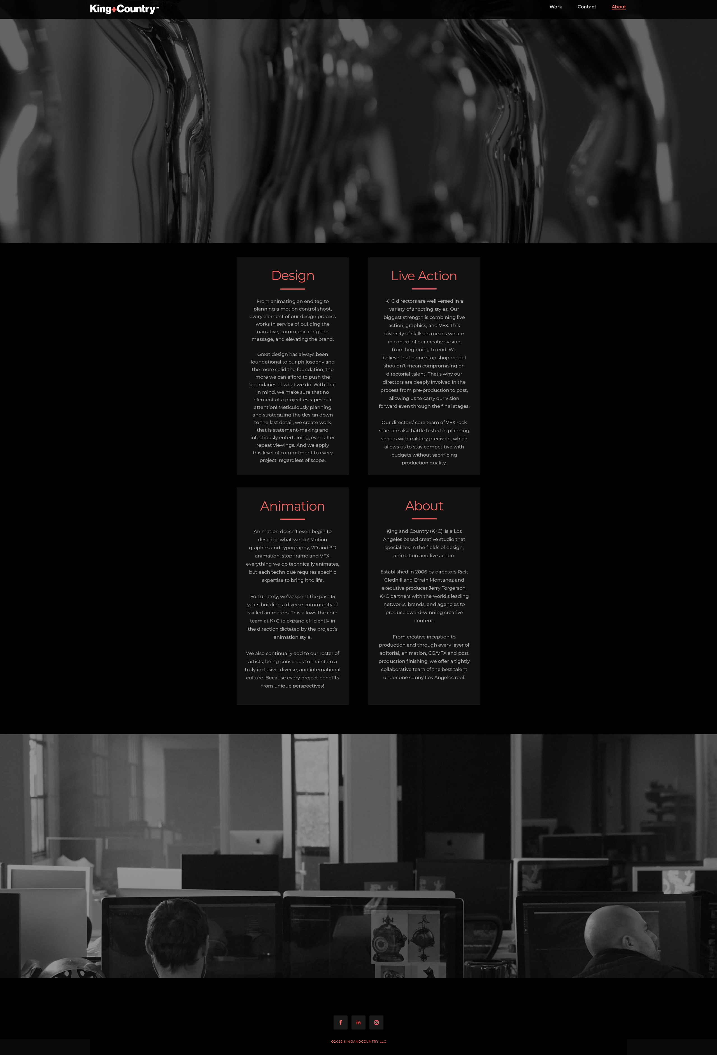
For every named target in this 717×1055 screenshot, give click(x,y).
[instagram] (376, 1022)
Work (556, 7)
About (619, 7)
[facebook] (341, 1022)
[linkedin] (358, 1022)
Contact (587, 7)
